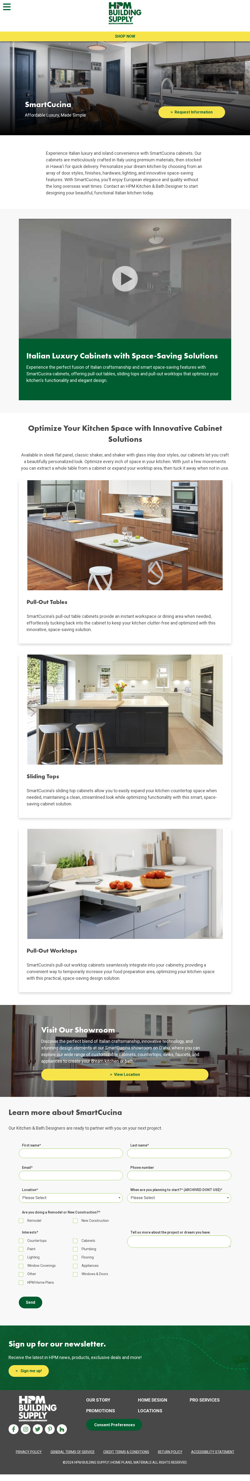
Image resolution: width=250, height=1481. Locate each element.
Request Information (194, 112)
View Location (127, 1074)
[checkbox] (125, 1221)
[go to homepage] (125, 13)
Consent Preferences (114, 1425)
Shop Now (125, 36)
